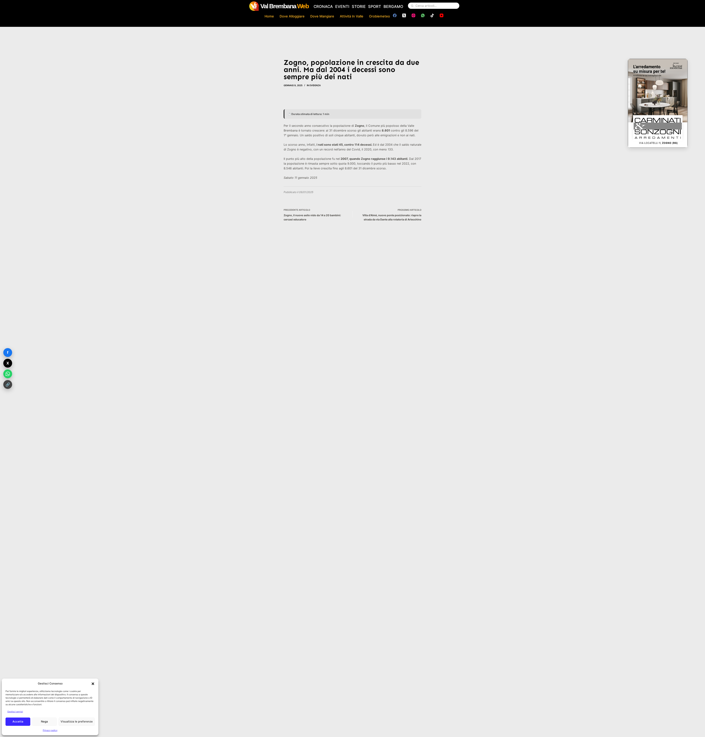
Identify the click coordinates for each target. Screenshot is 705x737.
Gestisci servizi (15, 711)
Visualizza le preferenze (77, 721)
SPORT (374, 6)
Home (269, 16)
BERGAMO (393, 6)
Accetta (17, 721)
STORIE (359, 6)
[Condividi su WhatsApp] (7, 373)
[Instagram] (413, 15)
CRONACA (323, 6)
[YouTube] (441, 15)
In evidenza (314, 85)
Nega (44, 721)
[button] (93, 684)
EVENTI (342, 6)
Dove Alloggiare (292, 16)
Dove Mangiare (322, 16)
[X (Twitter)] (404, 15)
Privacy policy (50, 730)
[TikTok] (432, 15)
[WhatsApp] (423, 15)
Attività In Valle (351, 16)
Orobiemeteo (379, 16)
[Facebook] (395, 15)
